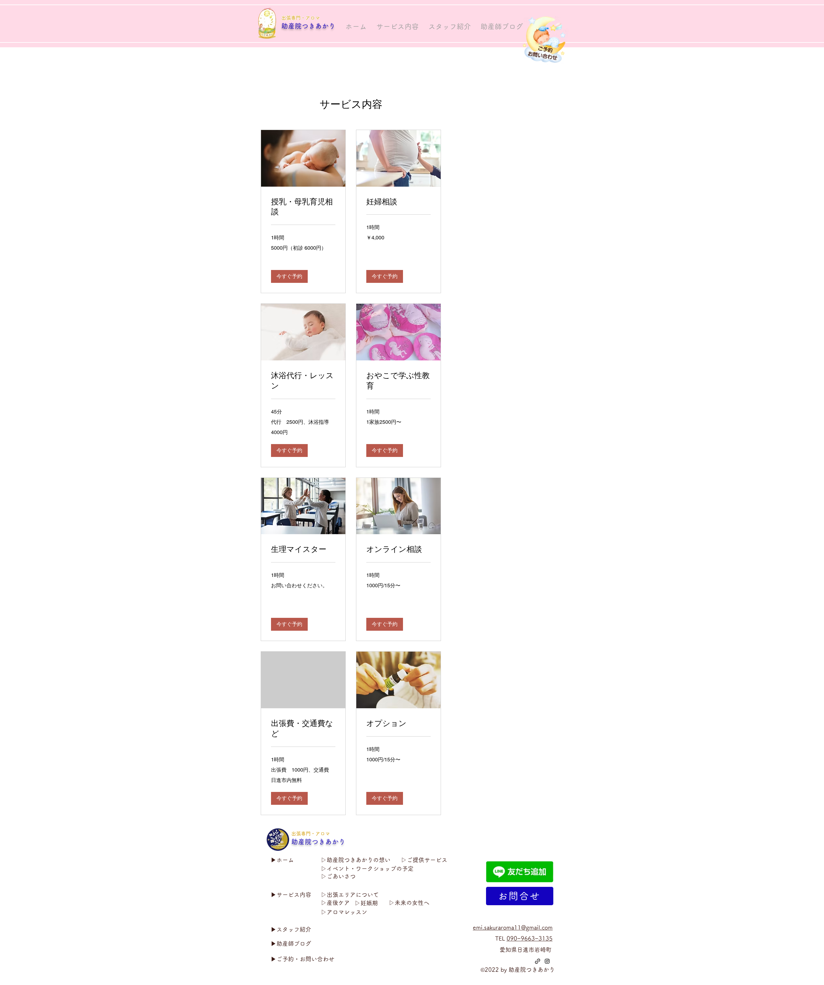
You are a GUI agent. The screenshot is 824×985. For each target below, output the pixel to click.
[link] (303, 207)
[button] (289, 276)
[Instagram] (547, 961)
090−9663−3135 (530, 938)
